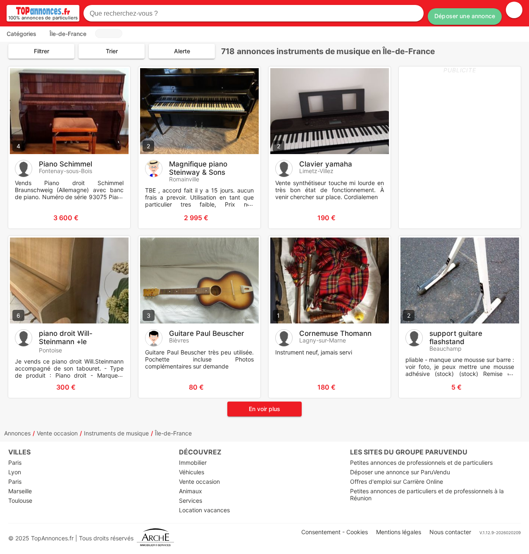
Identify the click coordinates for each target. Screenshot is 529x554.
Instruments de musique (116, 433)
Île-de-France (173, 433)
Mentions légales (398, 531)
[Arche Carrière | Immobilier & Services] (155, 538)
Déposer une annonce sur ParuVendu (400, 472)
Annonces (17, 433)
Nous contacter (450, 531)
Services (190, 500)
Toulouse (20, 500)
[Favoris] (25, 217)
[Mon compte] (514, 10)
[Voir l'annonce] (110, 217)
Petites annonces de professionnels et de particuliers (421, 462)
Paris (14, 462)
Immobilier (193, 462)
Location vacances (204, 510)
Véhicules (191, 472)
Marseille (20, 491)
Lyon (14, 472)
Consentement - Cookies (334, 531)
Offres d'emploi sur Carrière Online (396, 481)
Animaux (190, 491)
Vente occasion (57, 433)
